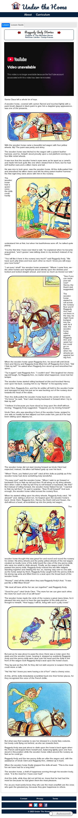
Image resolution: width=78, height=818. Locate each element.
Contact (23, 798)
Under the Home (44, 7)
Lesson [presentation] (5, 25)
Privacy (40, 798)
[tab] (6, 25)
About (28, 14)
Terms (55, 798)
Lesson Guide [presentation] (17, 25)
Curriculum (43, 14)
